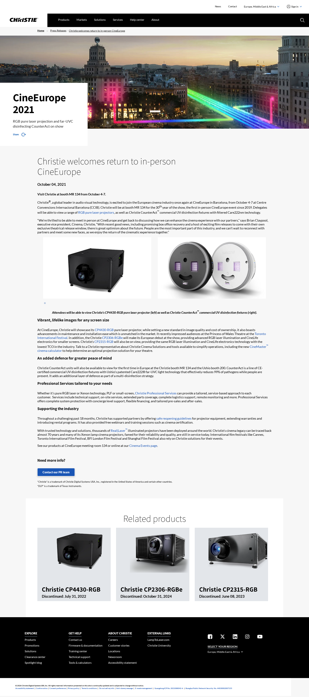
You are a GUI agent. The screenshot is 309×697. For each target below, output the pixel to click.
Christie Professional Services (155, 393)
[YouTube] (260, 637)
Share (16, 134)
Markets (82, 19)
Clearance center (35, 657)
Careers (113, 639)
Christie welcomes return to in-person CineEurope (97, 30)
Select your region (222, 646)
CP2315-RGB (103, 342)
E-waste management (143, 688)
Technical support (79, 657)
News (218, 6)
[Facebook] (210, 637)
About (155, 19)
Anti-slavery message (124, 688)
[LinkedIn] (235, 637)
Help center (137, 19)
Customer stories (118, 645)
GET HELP (75, 633)
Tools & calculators (80, 662)
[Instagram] (247, 637)
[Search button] (302, 20)
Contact (232, 6)
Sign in (295, 6)
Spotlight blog (33, 662)
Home (40, 30)
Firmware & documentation (85, 645)
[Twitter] (222, 637)
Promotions (32, 645)
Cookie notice (41, 688)
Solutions (100, 19)
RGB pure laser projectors (96, 212)
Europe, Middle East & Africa (260, 6)
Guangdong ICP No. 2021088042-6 (168, 688)
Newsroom (115, 657)
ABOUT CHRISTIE (120, 633)
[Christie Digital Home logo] (23, 20)
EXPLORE (31, 633)
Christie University (159, 645)
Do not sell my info (106, 688)
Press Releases (58, 30)
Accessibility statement (122, 662)
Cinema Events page (143, 446)
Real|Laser (119, 431)
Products (63, 19)
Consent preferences (57, 688)
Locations (114, 651)
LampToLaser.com (158, 639)
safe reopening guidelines (174, 418)
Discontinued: (53, 596)
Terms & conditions (89, 688)
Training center (78, 651)
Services (118, 19)
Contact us (75, 639)
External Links (159, 633)
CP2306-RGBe (112, 338)
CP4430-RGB (104, 330)
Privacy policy (73, 688)
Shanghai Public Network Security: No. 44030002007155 (208, 688)
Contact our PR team (56, 472)
